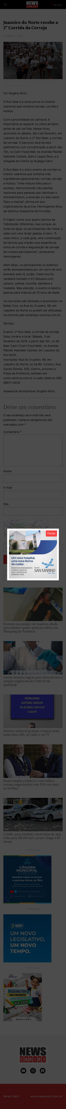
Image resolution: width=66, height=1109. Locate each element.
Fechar (51, 533)
